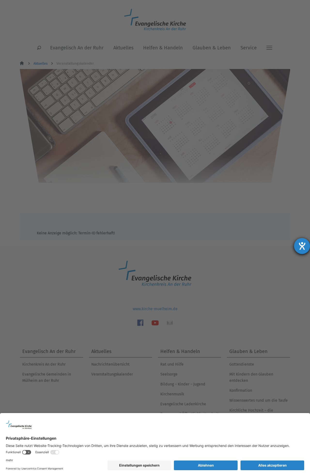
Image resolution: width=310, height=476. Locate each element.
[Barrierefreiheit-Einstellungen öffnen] (302, 246)
